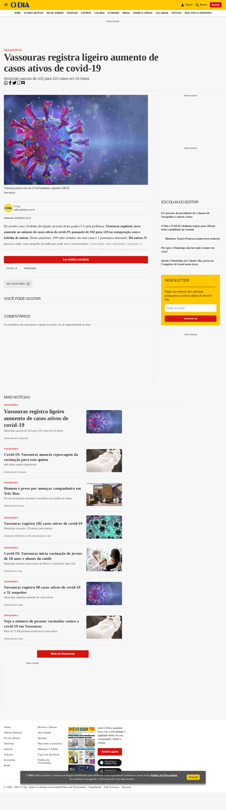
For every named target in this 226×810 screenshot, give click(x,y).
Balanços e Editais (48, 749)
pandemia (30, 268)
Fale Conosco (111, 787)
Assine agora (109, 751)
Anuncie (126, 787)
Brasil (126, 13)
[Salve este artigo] (19, 84)
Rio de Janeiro (55, 13)
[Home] (20, 6)
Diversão (72, 13)
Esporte (86, 13)
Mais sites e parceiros (198, 13)
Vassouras (13, 50)
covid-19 (11, 268)
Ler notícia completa (76, 259)
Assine (216, 4)
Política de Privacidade (44, 761)
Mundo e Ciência (142, 13)
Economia (113, 13)
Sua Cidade (161, 13)
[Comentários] (23, 84)
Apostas (176, 13)
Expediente (95, 787)
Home (17, 13)
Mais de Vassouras (63, 653)
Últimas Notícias (33, 13)
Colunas (99, 13)
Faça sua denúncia (48, 754)
